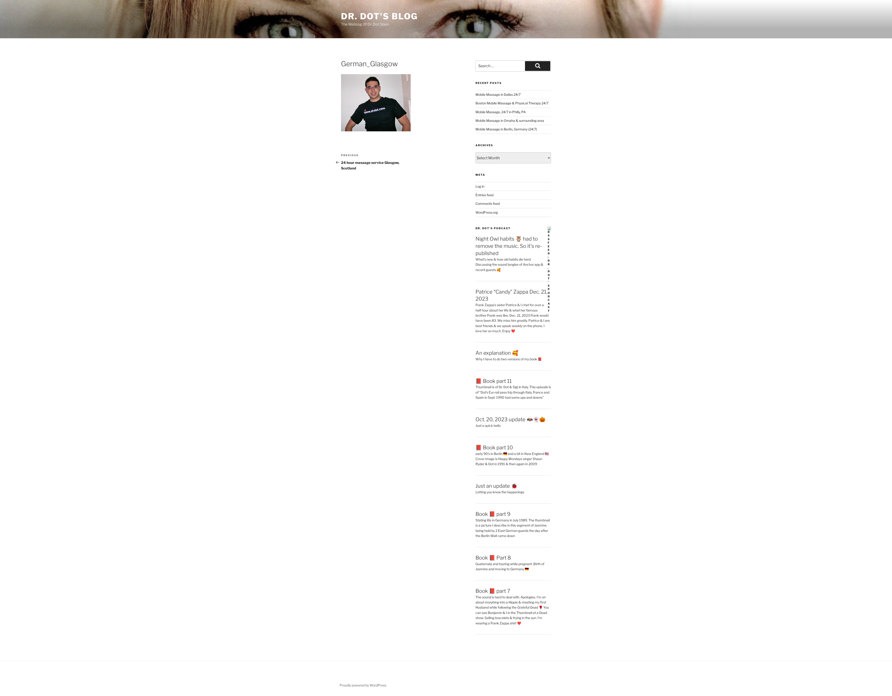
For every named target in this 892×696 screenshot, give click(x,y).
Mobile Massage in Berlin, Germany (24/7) (506, 129)
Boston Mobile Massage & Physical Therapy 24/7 (512, 103)
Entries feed (484, 195)
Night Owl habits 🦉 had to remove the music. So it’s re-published (509, 246)
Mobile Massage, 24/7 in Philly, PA (501, 112)
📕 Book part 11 (494, 381)
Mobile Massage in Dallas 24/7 (498, 94)
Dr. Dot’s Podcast (493, 228)
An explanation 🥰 (497, 353)
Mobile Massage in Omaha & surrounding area (510, 121)
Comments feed (488, 203)
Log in (480, 186)
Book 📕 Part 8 (493, 558)
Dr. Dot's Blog (379, 16)
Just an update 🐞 (496, 486)
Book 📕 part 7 (493, 591)
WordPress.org (487, 212)
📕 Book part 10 (494, 447)
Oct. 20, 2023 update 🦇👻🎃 (510, 419)
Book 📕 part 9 (493, 514)
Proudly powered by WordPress (363, 685)
